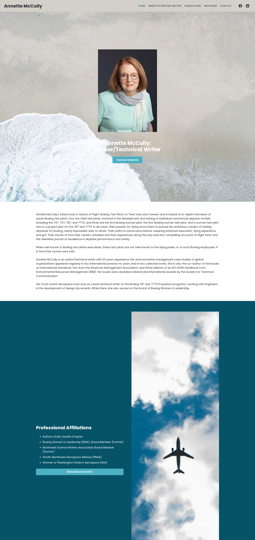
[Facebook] (240, 5)
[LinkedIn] (247, 5)
